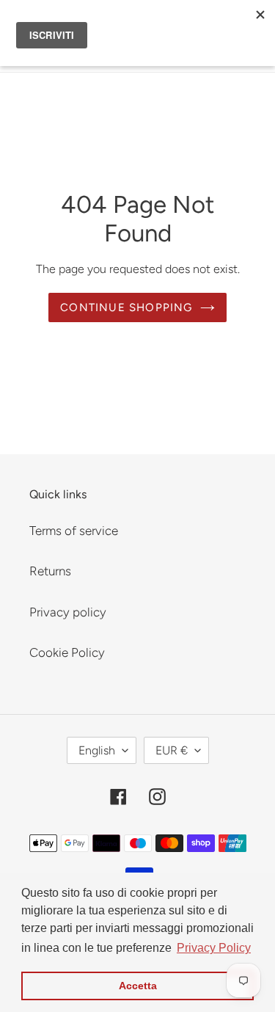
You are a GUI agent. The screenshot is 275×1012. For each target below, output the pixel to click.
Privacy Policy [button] (214, 948)
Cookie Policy (67, 652)
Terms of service (73, 530)
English (96, 750)
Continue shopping (126, 307)
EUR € (171, 750)
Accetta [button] (138, 985)
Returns (50, 571)
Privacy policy (67, 612)
